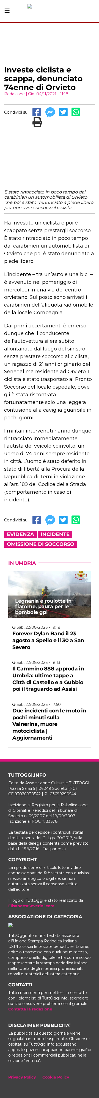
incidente (55, 534)
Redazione (14, 94)
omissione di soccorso (40, 544)
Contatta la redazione (30, 1009)
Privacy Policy (22, 1077)
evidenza (20, 534)
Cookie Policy (55, 1077)
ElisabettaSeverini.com (31, 905)
